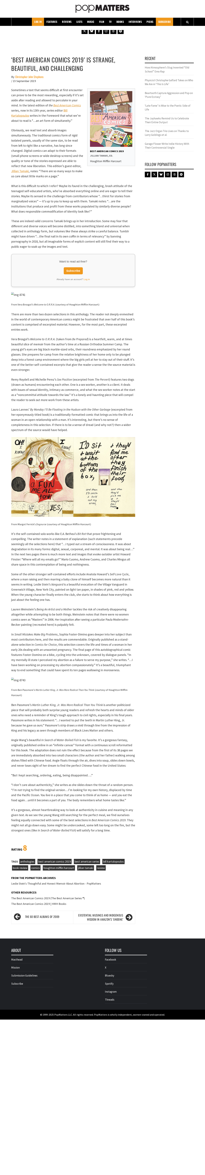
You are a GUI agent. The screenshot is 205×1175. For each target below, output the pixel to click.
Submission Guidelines (24, 975)
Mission (15, 967)
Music (90, 22)
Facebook (110, 959)
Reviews (67, 22)
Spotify (109, 983)
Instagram (111, 991)
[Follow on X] (85, 31)
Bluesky (109, 975)
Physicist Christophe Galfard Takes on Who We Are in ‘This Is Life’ (169, 82)
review (101, 868)
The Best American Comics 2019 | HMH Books (38, 904)
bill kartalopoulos (113, 861)
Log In (38, 22)
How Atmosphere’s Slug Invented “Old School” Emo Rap (167, 69)
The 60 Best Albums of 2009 (42, 917)
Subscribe (164, 22)
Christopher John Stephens (29, 77)
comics (35, 868)
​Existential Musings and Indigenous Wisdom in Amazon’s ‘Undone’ (100, 917)
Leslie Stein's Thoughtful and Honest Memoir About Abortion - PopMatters (56, 883)
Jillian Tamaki (20, 171)
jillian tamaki (85, 868)
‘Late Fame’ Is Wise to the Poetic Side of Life (167, 107)
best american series (87, 861)
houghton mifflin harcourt (59, 868)
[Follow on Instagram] (106, 31)
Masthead (17, 959)
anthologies (27, 861)
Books (120, 22)
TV (110, 22)
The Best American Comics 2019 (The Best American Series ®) (48, 898)
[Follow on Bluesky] (92, 31)
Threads (109, 999)
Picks (150, 22)
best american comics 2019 (54, 861)
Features (51, 22)
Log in (87, 279)
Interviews (135, 22)
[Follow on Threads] (113, 31)
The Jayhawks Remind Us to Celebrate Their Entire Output (167, 120)
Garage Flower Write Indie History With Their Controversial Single (167, 145)
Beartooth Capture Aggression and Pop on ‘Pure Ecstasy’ (169, 95)
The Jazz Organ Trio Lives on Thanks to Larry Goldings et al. (167, 133)
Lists (79, 22)
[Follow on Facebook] (99, 31)
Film (101, 22)
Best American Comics (67, 105)
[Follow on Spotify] (121, 31)
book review (20, 868)
